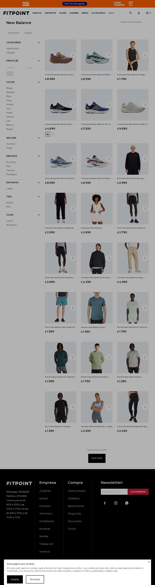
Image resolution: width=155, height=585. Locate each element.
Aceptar (15, 579)
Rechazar (35, 579)
